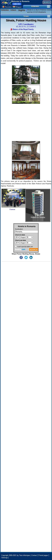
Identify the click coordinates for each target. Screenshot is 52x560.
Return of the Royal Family (23, 29)
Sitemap (4, 558)
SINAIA (13, 10)
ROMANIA (35, 6)
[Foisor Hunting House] (26, 74)
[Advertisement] (26, 122)
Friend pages (43, 555)
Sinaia (26, 16)
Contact (34, 555)
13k (17, 4)
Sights (21, 10)
